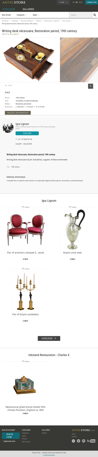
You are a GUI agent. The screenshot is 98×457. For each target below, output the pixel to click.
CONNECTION (92, 2)
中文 (80, 2)
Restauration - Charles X (51, 21)
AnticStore (5, 21)
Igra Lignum (22, 124)
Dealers (44, 433)
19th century (66, 21)
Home (74, 434)
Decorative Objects (27, 21)
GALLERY (19, 144)
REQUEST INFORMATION (17, 113)
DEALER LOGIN (10, 435)
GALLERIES (28, 9)
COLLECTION (27, 144)
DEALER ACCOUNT (8, 430)
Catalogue (15, 21)
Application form (9, 441)
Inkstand (38, 21)
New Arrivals (6, 15)
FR (73, 2)
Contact (74, 436)
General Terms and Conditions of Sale (54, 453)
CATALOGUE (9, 9)
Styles (24, 436)
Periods (24, 439)
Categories (25, 433)
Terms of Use (36, 453)
